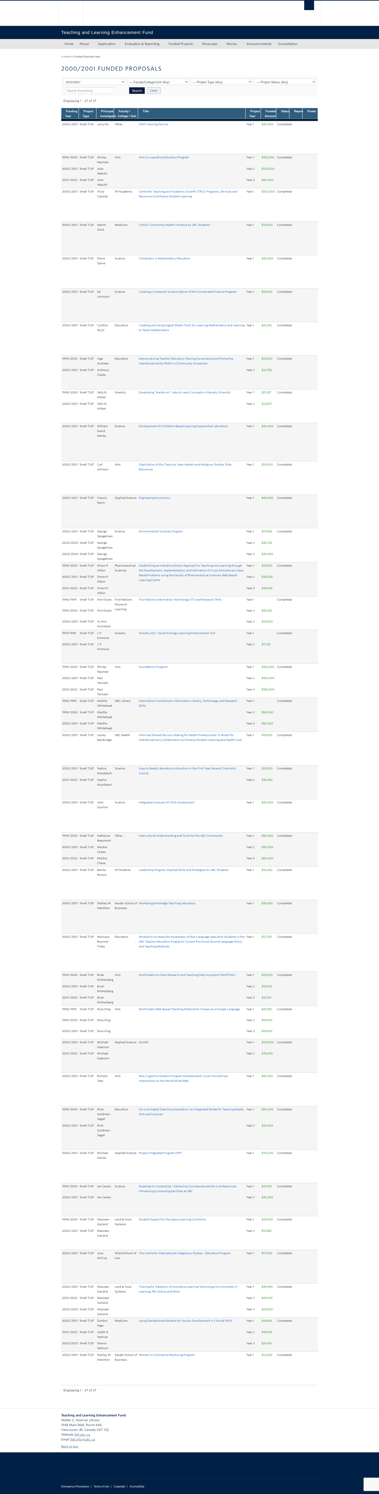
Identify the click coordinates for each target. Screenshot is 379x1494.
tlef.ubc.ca (82, 1434)
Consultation (287, 44)
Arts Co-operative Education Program (164, 157)
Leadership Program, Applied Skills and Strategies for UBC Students (184, 870)
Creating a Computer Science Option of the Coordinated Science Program (187, 291)
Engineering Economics (154, 497)
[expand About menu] (92, 44)
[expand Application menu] (119, 44)
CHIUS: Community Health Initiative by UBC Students (174, 224)
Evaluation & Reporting (142, 44)
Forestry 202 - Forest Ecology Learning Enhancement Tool (177, 633)
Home (68, 44)
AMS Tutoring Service (153, 124)
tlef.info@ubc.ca (82, 1439)
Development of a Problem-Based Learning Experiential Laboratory (183, 426)
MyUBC (144, 1042)
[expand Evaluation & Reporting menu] (163, 44)
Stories (231, 44)
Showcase (209, 44)
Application (107, 44)
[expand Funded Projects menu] (196, 44)
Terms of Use (101, 1486)
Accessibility (137, 1486)
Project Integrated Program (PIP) (160, 1153)
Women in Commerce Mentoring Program (167, 1355)
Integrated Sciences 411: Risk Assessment (166, 802)
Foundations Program (153, 667)
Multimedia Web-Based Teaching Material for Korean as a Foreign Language (189, 1009)
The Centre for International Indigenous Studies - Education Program (185, 1253)
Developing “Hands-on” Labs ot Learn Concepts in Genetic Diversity (185, 392)
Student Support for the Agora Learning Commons (172, 1219)
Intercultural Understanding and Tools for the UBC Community (181, 835)
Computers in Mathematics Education (164, 258)
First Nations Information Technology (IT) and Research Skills (180, 599)
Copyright (119, 1486)
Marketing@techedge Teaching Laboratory (167, 903)
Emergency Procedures (75, 1486)
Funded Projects (181, 44)
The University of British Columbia (70, 13)
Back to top (70, 1446)
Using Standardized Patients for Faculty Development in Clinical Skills (185, 1320)
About (84, 44)
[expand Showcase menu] (221, 44)
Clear (154, 90)
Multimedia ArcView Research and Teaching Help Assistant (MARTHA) (187, 975)
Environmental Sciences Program (161, 531)
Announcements (259, 44)
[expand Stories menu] (240, 44)
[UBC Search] (309, 5)
